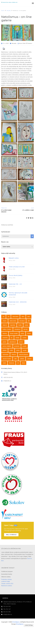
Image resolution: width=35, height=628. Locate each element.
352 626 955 (7, 606)
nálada (17, 337)
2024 (23, 316)
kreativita (5, 337)
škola (23, 363)
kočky (22, 333)
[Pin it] (30, 218)
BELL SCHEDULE (11, 534)
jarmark (26, 329)
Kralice (29, 333)
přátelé (4, 350)
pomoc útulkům (7, 346)
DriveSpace (16, 622)
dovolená (22, 321)
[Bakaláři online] (4, 260)
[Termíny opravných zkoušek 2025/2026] (4, 295)
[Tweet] (28, 218)
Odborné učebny (6, 577)
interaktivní (17, 329)
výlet (15, 358)
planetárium (13, 342)
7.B (8, 316)
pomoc (21, 342)
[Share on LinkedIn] (32, 218)
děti (29, 321)
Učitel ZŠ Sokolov (27, 43)
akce (28, 316)
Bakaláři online (14, 258)
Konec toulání (14, 333)
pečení (4, 342)
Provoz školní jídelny (15, 275)
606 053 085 (7, 612)
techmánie (5, 354)
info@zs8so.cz (7, 614)
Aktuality (14, 43)
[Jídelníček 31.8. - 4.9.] (4, 286)
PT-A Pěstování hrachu (6, 211)
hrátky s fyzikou (7, 329)
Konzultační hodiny (6, 574)
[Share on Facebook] (26, 218)
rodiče (11, 350)
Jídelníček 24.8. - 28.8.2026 (17, 302)
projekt (24, 346)
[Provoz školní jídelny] (4, 277)
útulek (4, 363)
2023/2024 (15, 316)
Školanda (11, 363)
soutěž (25, 350)
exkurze (5, 325)
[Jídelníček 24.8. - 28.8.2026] (4, 304)
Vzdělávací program (7, 571)
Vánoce (14, 354)
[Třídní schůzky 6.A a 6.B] (4, 269)
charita (4, 321)
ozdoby (24, 337)
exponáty (12, 325)
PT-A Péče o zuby (28, 210)
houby (26, 325)
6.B (3, 316)
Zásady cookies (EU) (7, 583)
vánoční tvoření (7, 358)
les (11, 337)
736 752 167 (7, 609)
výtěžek (22, 358)
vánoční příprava (23, 354)
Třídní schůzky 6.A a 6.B (16, 267)
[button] (28, 625)
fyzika (20, 325)
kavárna (5, 333)
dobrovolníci (13, 321)
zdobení (29, 358)
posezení (16, 346)
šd (18, 363)
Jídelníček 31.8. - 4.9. (15, 284)
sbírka (18, 350)
